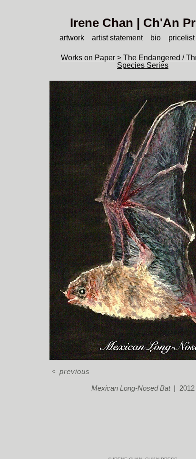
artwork (71, 38)
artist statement (117, 38)
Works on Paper (88, 58)
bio (155, 38)
